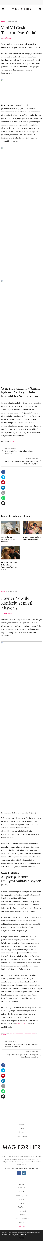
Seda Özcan (6, 38)
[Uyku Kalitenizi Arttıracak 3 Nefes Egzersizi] (10, 527)
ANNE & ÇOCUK (21, 1195)
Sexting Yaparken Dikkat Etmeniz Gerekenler (32, 538)
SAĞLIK (21, 1199)
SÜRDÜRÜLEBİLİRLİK (21, 1219)
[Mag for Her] (21, 9)
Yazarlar (21, 1124)
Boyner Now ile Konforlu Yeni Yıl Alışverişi (16, 602)
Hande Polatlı (7, 613)
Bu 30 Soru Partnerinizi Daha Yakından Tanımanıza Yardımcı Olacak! (10, 566)
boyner (12, 1033)
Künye (21, 1128)
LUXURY (21, 1215)
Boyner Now (21, 1024)
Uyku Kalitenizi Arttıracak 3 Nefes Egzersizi (8, 539)
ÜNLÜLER (21, 1207)
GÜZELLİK (21, 1188)
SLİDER (12, 441)
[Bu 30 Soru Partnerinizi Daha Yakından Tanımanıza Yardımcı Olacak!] (10, 552)
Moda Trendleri (30, 1033)
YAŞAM (3, 21)
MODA (21, 1184)
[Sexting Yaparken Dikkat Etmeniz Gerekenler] (32, 527)
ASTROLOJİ (21, 1203)
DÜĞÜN (21, 1192)
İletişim (21, 1132)
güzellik (19, 1033)
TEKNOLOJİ (21, 1211)
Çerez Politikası (22, 1136)
